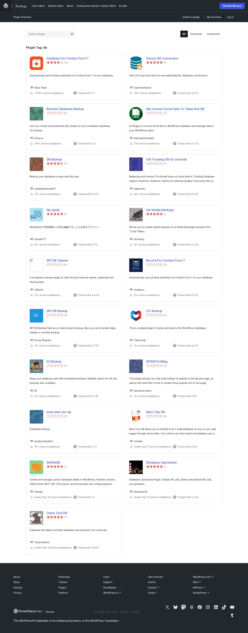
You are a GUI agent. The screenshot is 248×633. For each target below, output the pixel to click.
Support (107, 582)
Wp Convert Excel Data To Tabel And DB (175, 109)
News (16, 582)
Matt (197, 582)
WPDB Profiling (157, 361)
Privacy (17, 592)
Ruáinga (50, 611)
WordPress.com (203, 576)
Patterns (63, 592)
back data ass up (59, 412)
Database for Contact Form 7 (68, 58)
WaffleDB (53, 462)
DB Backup (54, 159)
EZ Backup (54, 361)
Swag (152, 592)
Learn (106, 576)
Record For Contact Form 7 (165, 260)
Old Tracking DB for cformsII (166, 159)
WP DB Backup (57, 311)
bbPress (199, 587)
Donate (153, 587)
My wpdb (53, 210)
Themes (62, 582)
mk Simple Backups (160, 210)
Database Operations (161, 462)
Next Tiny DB (155, 412)
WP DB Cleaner (57, 260)
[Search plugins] (71, 34)
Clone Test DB (57, 513)
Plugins (62, 587)
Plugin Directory (22, 17)
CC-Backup (154, 311)
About (16, 576)
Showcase (64, 576)
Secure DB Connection (162, 58)
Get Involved (155, 576)
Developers (109, 587)
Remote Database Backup (65, 109)
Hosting (17, 587)
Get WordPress (232, 5)
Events (152, 582)
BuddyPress (201, 592)
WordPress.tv (112, 592)
